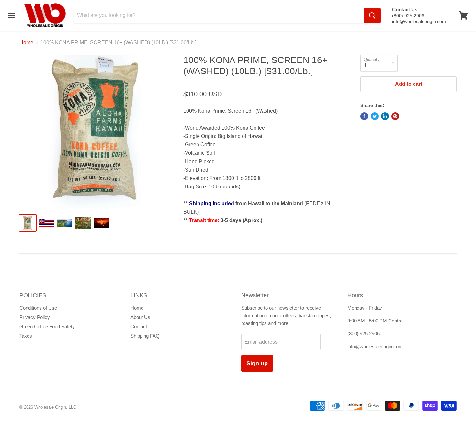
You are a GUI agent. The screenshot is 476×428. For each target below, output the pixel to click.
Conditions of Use (38, 307)
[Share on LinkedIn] (385, 116)
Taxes (25, 336)
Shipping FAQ (145, 336)
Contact (138, 326)
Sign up (257, 363)
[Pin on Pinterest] (395, 116)
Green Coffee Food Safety (47, 326)
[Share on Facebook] (364, 116)
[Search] (372, 15)
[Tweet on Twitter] (375, 116)
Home (26, 42)
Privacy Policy (34, 317)
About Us (140, 317)
